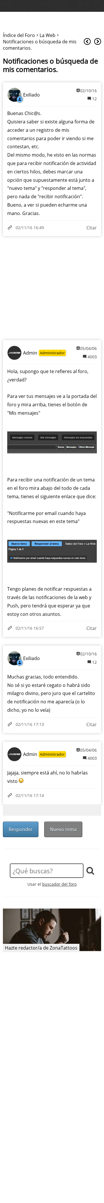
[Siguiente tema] (97, 42)
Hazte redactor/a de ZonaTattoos (41, 948)
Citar (91, 228)
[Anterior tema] (87, 42)
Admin (30, 353)
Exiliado (31, 95)
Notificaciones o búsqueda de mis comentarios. (50, 65)
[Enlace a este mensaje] (10, 228)
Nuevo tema (63, 829)
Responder (21, 829)
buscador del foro (59, 884)
